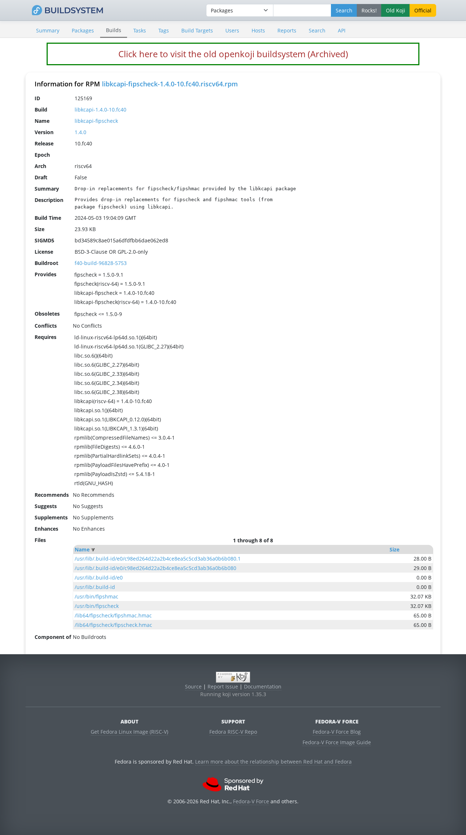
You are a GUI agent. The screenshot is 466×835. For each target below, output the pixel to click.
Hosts (258, 30)
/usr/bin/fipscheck (97, 605)
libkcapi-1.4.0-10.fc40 (100, 109)
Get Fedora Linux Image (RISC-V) (129, 731)
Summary (47, 30)
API (341, 30)
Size (394, 549)
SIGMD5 (44, 240)
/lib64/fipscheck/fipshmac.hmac (113, 615)
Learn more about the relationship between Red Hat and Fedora (273, 761)
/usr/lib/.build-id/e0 (99, 577)
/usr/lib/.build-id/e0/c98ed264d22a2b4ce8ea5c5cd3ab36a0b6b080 (155, 568)
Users (232, 30)
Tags (163, 30)
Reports (286, 30)
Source (193, 686)
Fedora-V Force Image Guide (337, 742)
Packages (83, 30)
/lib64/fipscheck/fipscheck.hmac (113, 624)
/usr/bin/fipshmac (96, 596)
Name (82, 549)
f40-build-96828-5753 (101, 263)
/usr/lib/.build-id (95, 587)
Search (317, 30)
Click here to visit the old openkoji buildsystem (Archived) (233, 54)
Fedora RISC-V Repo (233, 731)
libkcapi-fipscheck (96, 120)
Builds (113, 30)
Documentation (262, 686)
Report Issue (223, 686)
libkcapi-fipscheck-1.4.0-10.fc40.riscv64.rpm (170, 83)
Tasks (139, 30)
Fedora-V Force (251, 801)
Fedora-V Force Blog (337, 731)
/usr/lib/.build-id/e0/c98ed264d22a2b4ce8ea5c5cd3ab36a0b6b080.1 (158, 558)
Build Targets (197, 30)
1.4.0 (80, 132)
